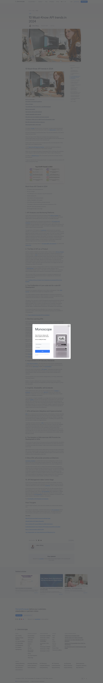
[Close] (69, 326)
